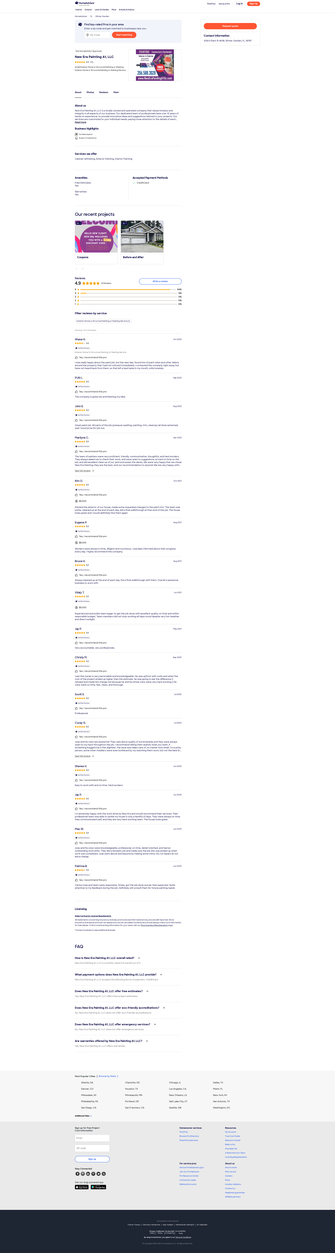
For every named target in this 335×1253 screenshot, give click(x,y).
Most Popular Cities (85, 1076)
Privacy (152, 1232)
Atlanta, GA (87, 1082)
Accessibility (181, 1232)
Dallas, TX (218, 1082)
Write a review (160, 281)
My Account (230, 1132)
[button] (96, 242)
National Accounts (188, 1184)
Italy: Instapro (168, 1225)
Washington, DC (221, 1107)
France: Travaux (134, 1225)
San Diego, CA (88, 1107)
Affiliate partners (233, 1197)
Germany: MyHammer (151, 1225)
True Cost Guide (232, 1136)
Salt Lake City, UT (178, 1101)
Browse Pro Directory (189, 1136)
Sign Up (254, 3)
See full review (83, 470)
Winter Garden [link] (102, 16)
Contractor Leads (188, 1180)
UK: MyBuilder (202, 1225)
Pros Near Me (231, 1149)
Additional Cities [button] (82, 1116)
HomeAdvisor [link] (81, 16)
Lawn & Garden (102, 9)
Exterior (88, 9)
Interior (78, 9)
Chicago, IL (175, 1082)
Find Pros (184, 1132)
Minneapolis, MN (133, 1095)
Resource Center (233, 1140)
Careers (228, 1176)
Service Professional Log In (192, 1167)
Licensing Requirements (236, 1157)
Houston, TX (131, 1089)
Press (227, 1180)
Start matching (124, 34)
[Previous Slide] (76, 268)
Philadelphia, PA (89, 1101)
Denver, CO (87, 1089)
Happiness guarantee (235, 1192)
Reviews (103, 92)
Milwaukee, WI (88, 1095)
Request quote (230, 26)
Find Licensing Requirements (154, 925)
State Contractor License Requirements (93, 916)
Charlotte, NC (132, 1082)
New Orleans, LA (178, 1095)
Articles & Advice (126, 9)
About (78, 92)
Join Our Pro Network (189, 1172)
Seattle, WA (175, 1107)
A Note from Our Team (235, 1153)
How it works (231, 1167)
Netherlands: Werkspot (185, 1225)
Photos (90, 92)
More (114, 9)
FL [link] (91, 16)
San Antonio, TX (221, 1101)
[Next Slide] (82, 268)
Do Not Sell (169, 1232)
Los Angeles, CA (177, 1089)
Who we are (230, 1172)
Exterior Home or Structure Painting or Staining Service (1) (103, 321)
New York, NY (220, 1095)
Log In (239, 3)
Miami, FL (218, 1089)
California (160, 1232)
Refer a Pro (230, 1144)
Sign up (92, 1159)
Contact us (230, 1188)
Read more (80, 122)
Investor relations (233, 1184)
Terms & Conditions (183, 1237)
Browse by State (107, 1076)
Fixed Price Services (189, 1140)
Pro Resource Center (189, 1176)
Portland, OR (132, 1101)
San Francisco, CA (134, 1107)
